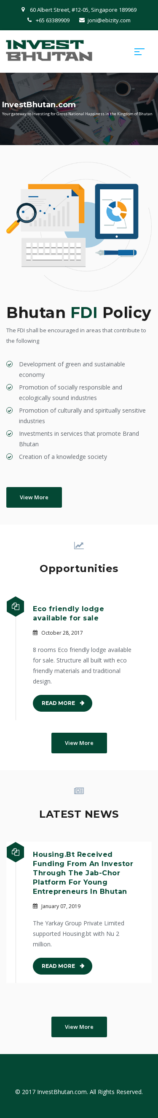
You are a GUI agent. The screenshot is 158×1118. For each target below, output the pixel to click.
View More (34, 497)
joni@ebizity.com (109, 20)
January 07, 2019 (60, 906)
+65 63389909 (53, 20)
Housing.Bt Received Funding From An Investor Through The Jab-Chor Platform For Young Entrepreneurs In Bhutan (83, 872)
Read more (58, 703)
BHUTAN (49, 51)
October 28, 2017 (62, 632)
